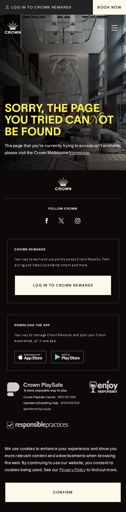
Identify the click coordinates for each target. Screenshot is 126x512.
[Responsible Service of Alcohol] (103, 397)
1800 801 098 (66, 397)
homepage (79, 152)
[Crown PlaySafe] (43, 390)
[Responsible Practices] (37, 425)
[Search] (100, 28)
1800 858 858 (70, 403)
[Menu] (114, 28)
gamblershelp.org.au (37, 408)
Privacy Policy (72, 469)
